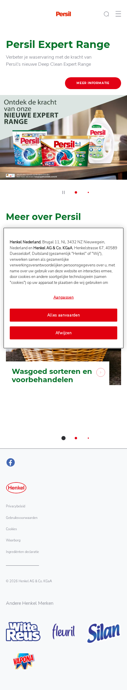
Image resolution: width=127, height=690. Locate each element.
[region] (63, 288)
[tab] (76, 192)
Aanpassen (63, 297)
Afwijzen (64, 332)
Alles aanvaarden (63, 315)
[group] (63, 115)
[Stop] (63, 192)
